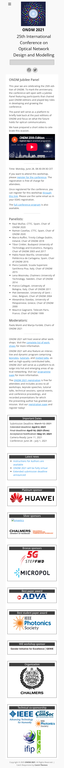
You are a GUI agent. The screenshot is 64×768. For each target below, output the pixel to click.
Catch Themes (41, 765)
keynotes (14, 357)
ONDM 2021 (33, 30)
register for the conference (31, 177)
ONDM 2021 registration (27, 380)
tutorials (24, 357)
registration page (38, 404)
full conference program (27, 204)
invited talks (42, 357)
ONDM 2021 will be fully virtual (30, 468)
